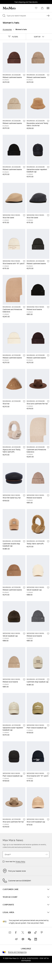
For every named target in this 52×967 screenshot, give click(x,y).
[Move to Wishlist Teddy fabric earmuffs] (48, 541)
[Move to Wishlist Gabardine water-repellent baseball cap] (48, 167)
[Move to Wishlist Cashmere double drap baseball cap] (24, 541)
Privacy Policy (20, 861)
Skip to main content (10, 1)
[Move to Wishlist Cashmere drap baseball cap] (48, 679)
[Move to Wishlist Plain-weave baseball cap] (48, 725)
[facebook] (16, 932)
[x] (22, 932)
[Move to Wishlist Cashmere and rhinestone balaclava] (24, 307)
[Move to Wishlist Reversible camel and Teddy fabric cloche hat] (48, 121)
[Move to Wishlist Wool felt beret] (24, 215)
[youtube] (29, 932)
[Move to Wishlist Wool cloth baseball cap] (48, 819)
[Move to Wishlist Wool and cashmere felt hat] (48, 401)
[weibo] (16, 939)
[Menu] (48, 8)
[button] (13, 36)
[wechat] (29, 939)
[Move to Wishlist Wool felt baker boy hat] (24, 495)
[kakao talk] (22, 939)
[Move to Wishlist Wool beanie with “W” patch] (24, 261)
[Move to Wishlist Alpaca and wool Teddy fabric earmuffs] (24, 447)
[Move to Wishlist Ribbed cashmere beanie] (24, 75)
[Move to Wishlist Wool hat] (24, 401)
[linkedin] (35, 939)
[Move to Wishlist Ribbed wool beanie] (48, 307)
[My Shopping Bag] (42, 8)
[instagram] (10, 932)
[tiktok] (35, 932)
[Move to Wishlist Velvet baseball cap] (48, 587)
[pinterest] (42, 932)
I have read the (15, 861)
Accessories (7, 29)
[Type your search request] (48, 15)
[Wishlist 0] (36, 8)
